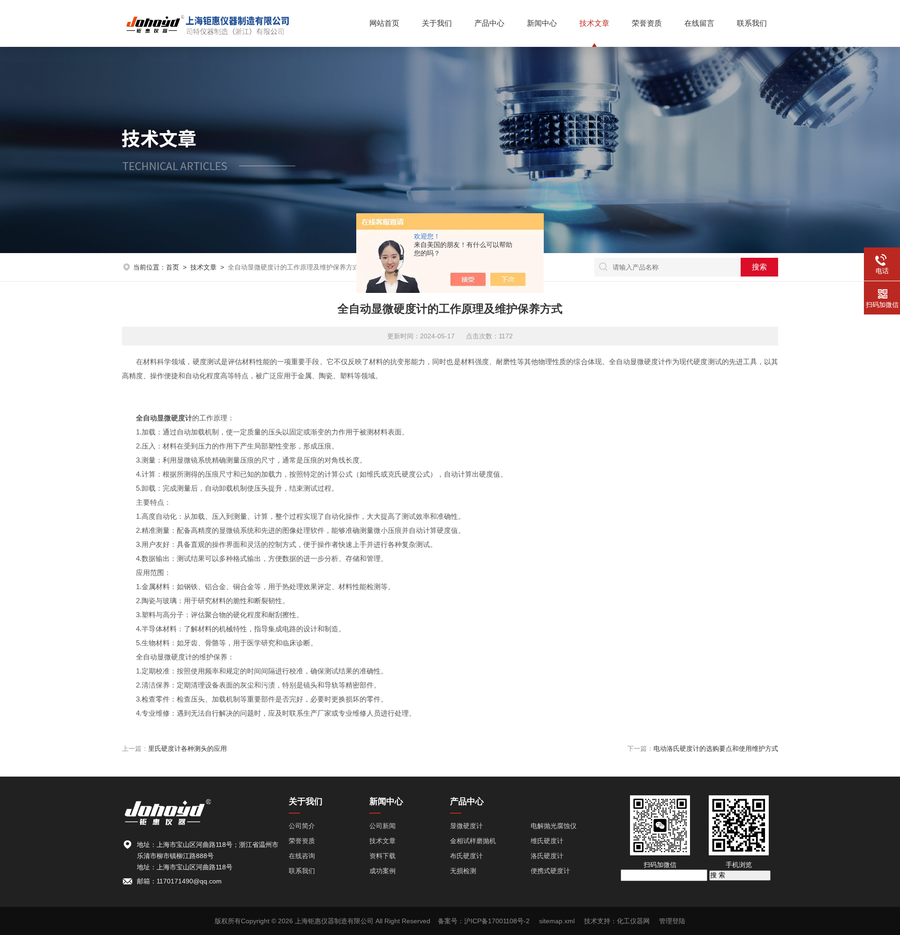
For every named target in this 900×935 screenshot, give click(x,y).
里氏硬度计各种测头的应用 (187, 748)
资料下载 (382, 856)
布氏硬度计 (466, 856)
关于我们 (437, 23)
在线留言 (699, 23)
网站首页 (384, 23)
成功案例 (382, 871)
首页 (172, 267)
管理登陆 (672, 921)
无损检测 (463, 871)
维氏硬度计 (547, 841)
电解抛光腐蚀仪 (554, 826)
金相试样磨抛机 (473, 841)
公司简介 (302, 826)
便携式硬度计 (550, 871)
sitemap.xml (557, 921)
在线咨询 (302, 856)
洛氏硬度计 (547, 856)
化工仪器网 (633, 921)
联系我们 (752, 23)
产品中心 (489, 23)
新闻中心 (542, 23)
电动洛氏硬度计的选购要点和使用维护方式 (715, 748)
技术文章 (594, 23)
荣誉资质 (647, 23)
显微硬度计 (466, 826)
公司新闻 (382, 826)
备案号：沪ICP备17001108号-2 (484, 921)
